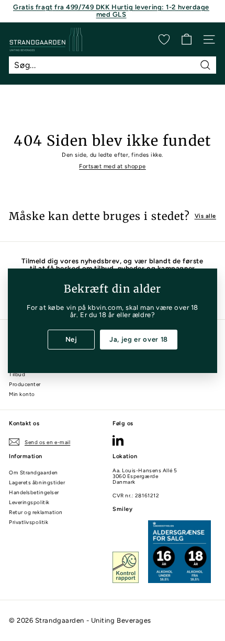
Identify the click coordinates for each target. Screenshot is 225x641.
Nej (71, 339)
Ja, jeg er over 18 (138, 339)
